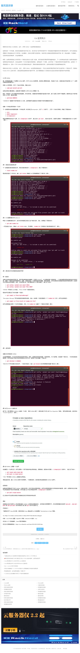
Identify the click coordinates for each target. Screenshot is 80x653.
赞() (41, 529)
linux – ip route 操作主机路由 (11, 566)
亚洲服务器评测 (8, 589)
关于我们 (63, 2)
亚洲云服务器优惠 (8, 587)
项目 (47, 542)
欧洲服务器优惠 (42, 597)
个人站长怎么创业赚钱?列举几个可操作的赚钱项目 (16, 573)
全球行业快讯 (41, 589)
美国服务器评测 (8, 604)
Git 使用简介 (40, 38)
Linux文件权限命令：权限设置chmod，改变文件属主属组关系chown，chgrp (21, 548)
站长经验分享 (7, 600)
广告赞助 (76, 2)
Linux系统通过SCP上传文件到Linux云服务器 (15, 561)
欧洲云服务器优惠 (8, 597)
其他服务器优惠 (42, 591)
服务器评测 (7, 5)
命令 (44, 542)
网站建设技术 (41, 600)
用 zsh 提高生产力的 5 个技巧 (70, 548)
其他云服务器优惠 (8, 591)
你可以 (39, 542)
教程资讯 (71, 6)
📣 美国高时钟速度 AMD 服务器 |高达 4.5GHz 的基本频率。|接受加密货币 (22, 558)
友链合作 (70, 2)
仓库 (36, 542)
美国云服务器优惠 (8, 602)
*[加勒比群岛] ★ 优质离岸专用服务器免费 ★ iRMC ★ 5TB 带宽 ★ (20, 556)
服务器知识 (6, 595)
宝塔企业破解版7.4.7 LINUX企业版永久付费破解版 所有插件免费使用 (21, 568)
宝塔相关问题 (7, 593)
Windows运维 (7, 585)
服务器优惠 (39, 6)
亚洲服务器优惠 (42, 587)
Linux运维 (19, 10)
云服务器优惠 (50, 6)
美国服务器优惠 (42, 602)
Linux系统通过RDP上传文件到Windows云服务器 (15, 563)
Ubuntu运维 (40, 583)
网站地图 (65, 648)
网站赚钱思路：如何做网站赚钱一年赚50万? (14, 571)
